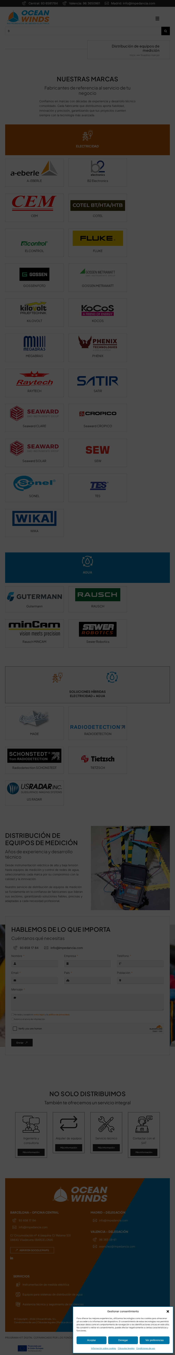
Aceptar (91, 1340)
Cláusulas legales (126, 1348)
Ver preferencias (154, 1340)
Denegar (123, 1340)
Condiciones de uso (145, 1348)
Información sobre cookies (103, 1348)
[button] (168, 1311)
